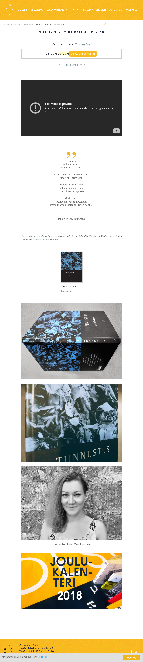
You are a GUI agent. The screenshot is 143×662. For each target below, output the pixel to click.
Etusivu (8, 24)
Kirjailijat (37, 10)
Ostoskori (116, 10)
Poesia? (88, 10)
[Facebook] (131, 651)
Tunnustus (82, 44)
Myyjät (75, 10)
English (101, 10)
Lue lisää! (44, 656)
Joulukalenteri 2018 (23, 24)
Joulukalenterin (30, 236)
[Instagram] (136, 651)
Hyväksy (131, 657)
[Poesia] (9, 9)
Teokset (22, 10)
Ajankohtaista (57, 10)
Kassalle (131, 10)
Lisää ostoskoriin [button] (83, 54)
